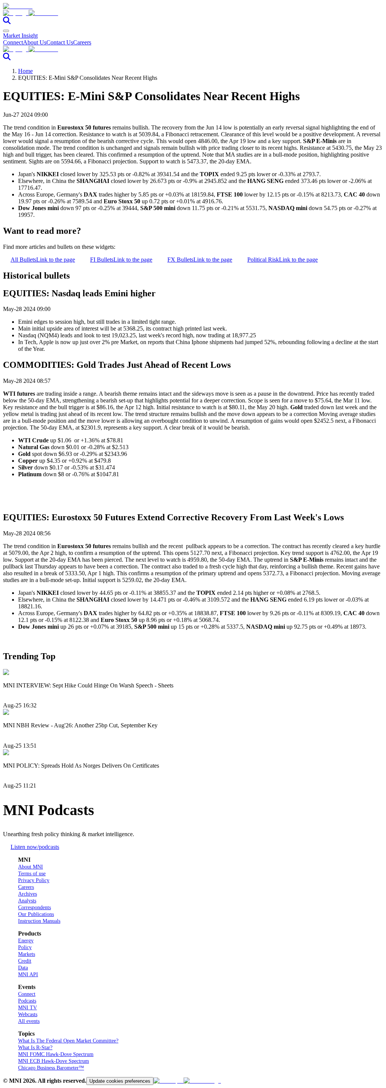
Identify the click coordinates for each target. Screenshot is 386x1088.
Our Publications (36, 914)
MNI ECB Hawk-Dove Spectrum (53, 1061)
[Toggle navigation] (6, 31)
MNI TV (27, 1007)
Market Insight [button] (20, 35)
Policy (25, 947)
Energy (26, 940)
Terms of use (32, 873)
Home (25, 71)
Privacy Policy (33, 880)
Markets (26, 954)
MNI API (28, 974)
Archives (27, 894)
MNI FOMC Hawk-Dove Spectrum (55, 1054)
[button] (193, 13)
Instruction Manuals (39, 921)
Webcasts (27, 1014)
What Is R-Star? (35, 1047)
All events (29, 1021)
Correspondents (34, 907)
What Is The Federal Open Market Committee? (68, 1041)
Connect (13, 42)
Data (23, 968)
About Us (34, 42)
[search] (7, 22)
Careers (82, 42)
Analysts (27, 901)
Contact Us (59, 42)
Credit (24, 961)
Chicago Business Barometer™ (51, 1068)
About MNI (30, 867)
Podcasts (27, 1001)
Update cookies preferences (119, 1081)
